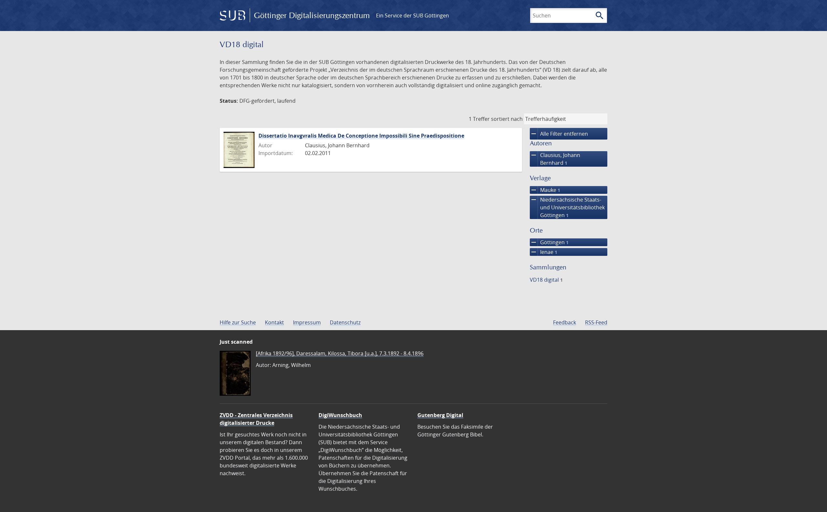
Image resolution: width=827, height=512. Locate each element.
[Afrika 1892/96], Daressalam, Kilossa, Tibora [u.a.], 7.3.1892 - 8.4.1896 (340, 353)
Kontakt (274, 322)
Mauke (545, 190)
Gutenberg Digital (440, 415)
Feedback (564, 322)
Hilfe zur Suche (238, 322)
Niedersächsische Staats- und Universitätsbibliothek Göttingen (567, 207)
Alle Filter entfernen (559, 134)
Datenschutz (345, 322)
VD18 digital (546, 279)
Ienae (543, 252)
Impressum (307, 322)
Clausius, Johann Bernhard (555, 158)
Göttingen (549, 242)
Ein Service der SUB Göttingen (412, 15)
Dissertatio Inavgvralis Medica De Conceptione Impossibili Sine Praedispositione (361, 135)
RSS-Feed (596, 322)
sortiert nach (507, 118)
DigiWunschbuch (340, 415)
